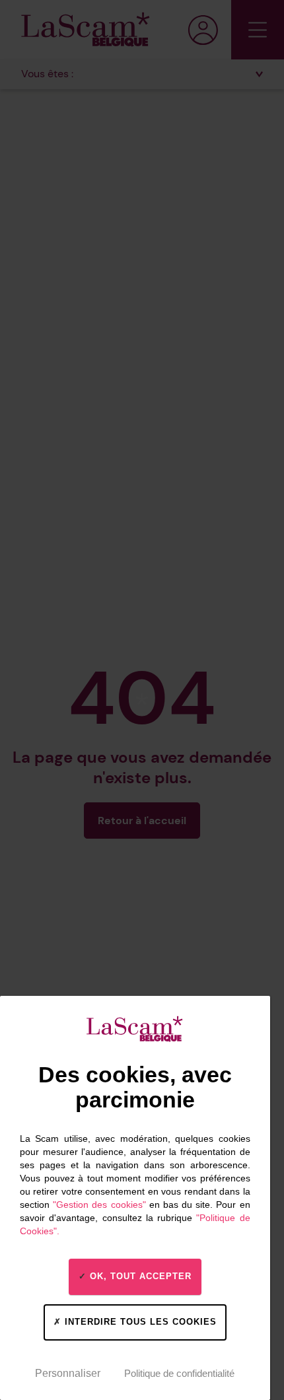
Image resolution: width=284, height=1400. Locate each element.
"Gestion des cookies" (99, 1204)
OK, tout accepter (139, 1276)
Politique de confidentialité (179, 1373)
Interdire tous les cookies (139, 1322)
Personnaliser (67, 1373)
